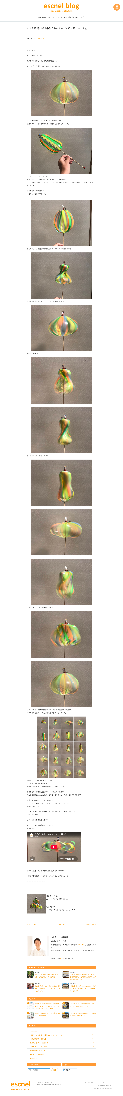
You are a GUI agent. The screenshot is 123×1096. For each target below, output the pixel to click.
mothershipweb (107, 1088)
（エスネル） (81, 945)
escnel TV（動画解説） (38, 1054)
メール (62, 958)
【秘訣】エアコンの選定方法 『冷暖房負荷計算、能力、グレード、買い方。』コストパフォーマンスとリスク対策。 (47, 1006)
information (34, 1058)
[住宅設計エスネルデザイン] (20, 1090)
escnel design (97, 1082)
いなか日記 (40, 38)
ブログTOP (61, 924)
